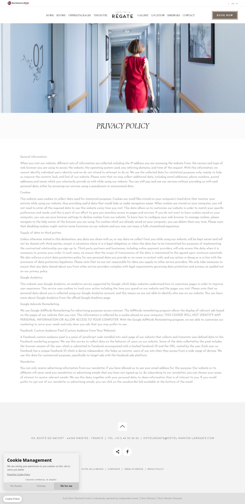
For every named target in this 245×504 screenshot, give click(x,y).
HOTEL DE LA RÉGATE (92, 469)
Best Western (149, 498)
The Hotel (101, 15)
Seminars (173, 15)
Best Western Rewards (170, 498)
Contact (189, 15)
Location (157, 15)
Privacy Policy (155, 469)
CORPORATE (114, 469)
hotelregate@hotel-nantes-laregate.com (178, 438)
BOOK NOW (225, 16)
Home (50, 15)
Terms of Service (133, 469)
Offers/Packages (79, 15)
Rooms (60, 15)
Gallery (143, 15)
